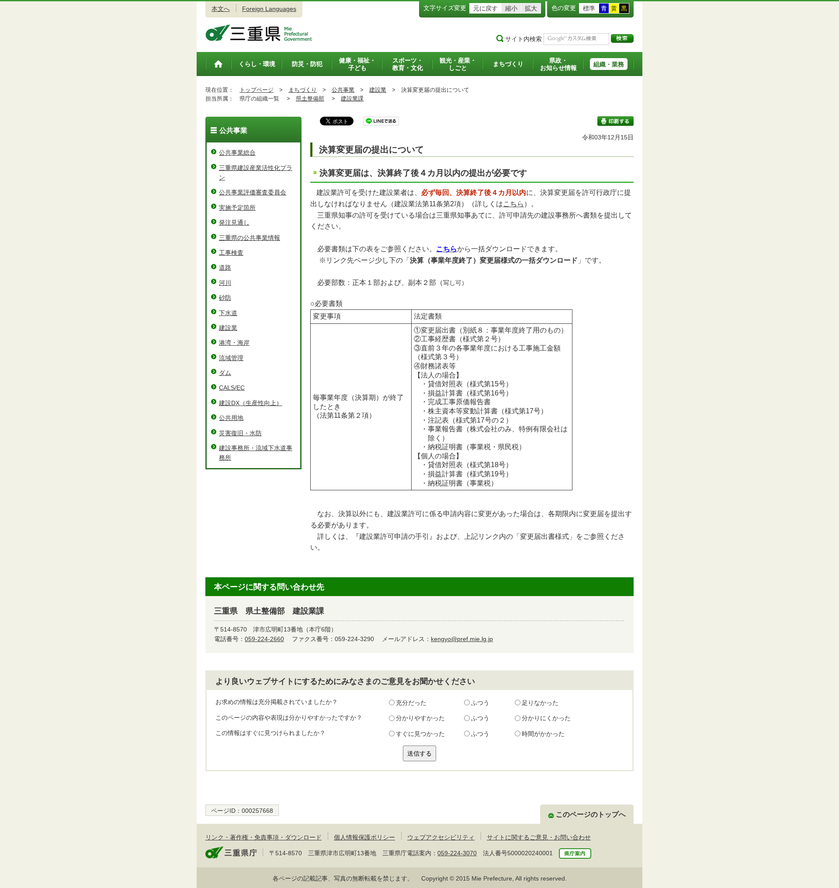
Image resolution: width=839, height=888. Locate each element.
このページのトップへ (591, 814)
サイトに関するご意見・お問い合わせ (539, 837)
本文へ (220, 8)
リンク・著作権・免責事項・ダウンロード (263, 837)
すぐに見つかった (420, 733)
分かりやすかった (420, 718)
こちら (513, 204)
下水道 (228, 312)
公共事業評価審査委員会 (252, 192)
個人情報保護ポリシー (364, 837)
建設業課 (352, 98)
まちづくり (302, 90)
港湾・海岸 (234, 342)
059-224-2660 (264, 638)
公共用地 (231, 417)
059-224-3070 (457, 853)
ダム (225, 372)
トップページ (256, 90)
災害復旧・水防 (240, 433)
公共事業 (343, 90)
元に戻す (485, 8)
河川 (225, 282)
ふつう (480, 702)
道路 (225, 267)
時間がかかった (543, 733)
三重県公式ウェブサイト (258, 32)
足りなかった (540, 702)
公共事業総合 (237, 152)
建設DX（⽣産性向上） (250, 402)
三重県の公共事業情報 (249, 237)
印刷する (615, 121)
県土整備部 (310, 98)
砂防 (225, 297)
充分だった (411, 702)
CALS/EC (232, 387)
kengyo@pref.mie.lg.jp (462, 638)
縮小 (511, 8)
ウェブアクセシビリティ (441, 837)
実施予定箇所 (237, 207)
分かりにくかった (546, 718)
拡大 (531, 8)
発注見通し (234, 222)
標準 (589, 8)
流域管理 (231, 357)
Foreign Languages (269, 8)
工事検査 (231, 252)
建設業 (377, 90)
